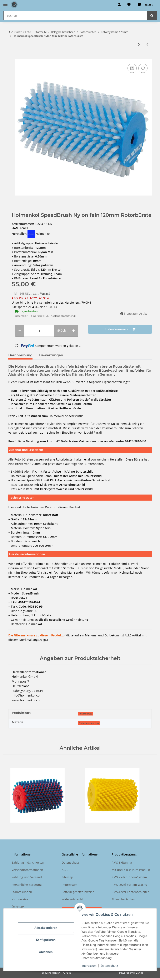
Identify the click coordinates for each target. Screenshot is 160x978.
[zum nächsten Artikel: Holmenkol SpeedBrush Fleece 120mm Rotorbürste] (139, 44)
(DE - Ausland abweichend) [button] (60, 316)
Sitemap (67, 877)
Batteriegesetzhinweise (78, 892)
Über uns (18, 907)
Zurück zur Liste (21, 32)
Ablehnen (46, 952)
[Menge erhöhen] (73, 331)
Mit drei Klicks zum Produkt (131, 870)
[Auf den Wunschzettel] (143, 68)
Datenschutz (109, 965)
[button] (119, 4)
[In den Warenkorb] (11, 56)
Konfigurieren (46, 939)
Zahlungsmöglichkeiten (28, 862)
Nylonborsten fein (89, 723)
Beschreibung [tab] (20, 355)
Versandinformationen (27, 870)
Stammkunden (22, 892)
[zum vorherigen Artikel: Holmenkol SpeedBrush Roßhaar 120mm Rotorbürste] (147, 44)
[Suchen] (152, 15)
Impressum (88, 965)
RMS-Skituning (122, 862)
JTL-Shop (138, 972)
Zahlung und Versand (27, 877)
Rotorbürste (85, 713)
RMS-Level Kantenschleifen (131, 892)
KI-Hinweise (20, 899)
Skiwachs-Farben (123, 899)
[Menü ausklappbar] (5, 2)
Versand (45, 293)
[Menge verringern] (19, 331)
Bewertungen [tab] (51, 355)
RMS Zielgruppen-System (129, 877)
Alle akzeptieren (45, 927)
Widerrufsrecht (72, 899)
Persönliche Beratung (27, 885)
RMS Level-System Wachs (129, 885)
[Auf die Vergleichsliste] (132, 68)
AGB (65, 870)
